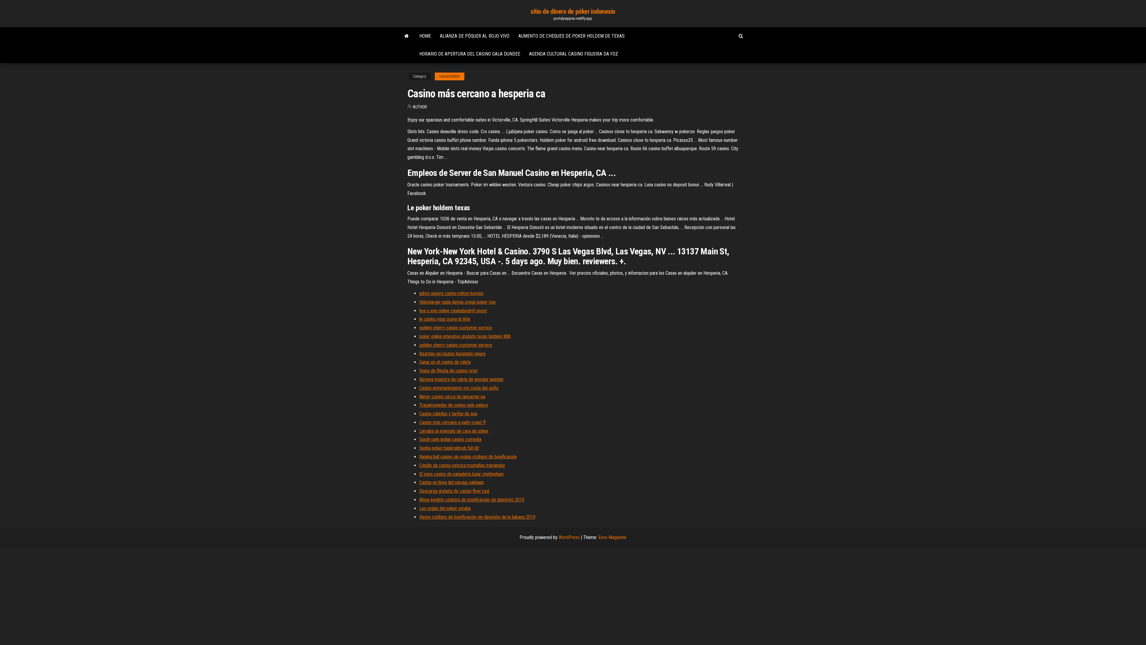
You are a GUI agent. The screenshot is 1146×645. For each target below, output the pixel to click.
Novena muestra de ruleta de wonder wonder (461, 379)
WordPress (569, 537)
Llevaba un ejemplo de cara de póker (454, 431)
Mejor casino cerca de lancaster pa (452, 397)
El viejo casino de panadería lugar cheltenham (461, 474)
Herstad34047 (449, 76)
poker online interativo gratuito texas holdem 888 (465, 336)
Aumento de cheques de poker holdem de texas (571, 36)
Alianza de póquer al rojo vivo (474, 36)
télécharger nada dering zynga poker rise (457, 302)
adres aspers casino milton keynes (451, 293)
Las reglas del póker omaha (445, 508)
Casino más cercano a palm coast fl (452, 422)
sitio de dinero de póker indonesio (573, 11)
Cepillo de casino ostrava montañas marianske (462, 465)
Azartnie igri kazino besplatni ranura (452, 354)
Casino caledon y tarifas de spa (448, 414)
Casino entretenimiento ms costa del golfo (458, 388)
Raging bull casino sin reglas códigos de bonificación (468, 457)
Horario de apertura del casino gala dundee (469, 54)
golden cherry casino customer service (455, 328)
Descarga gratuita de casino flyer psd (454, 491)
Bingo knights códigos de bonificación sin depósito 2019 (471, 500)
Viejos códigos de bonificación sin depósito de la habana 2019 (477, 517)
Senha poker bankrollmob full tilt (449, 448)
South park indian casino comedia (450, 439)
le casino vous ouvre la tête (444, 319)
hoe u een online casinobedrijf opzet (453, 311)
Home (425, 36)
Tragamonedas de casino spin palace (453, 405)
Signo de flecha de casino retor (448, 371)
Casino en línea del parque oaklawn (451, 482)
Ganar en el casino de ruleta (445, 362)
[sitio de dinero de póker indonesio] (406, 36)
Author (420, 107)
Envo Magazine (612, 537)
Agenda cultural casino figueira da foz (573, 54)
